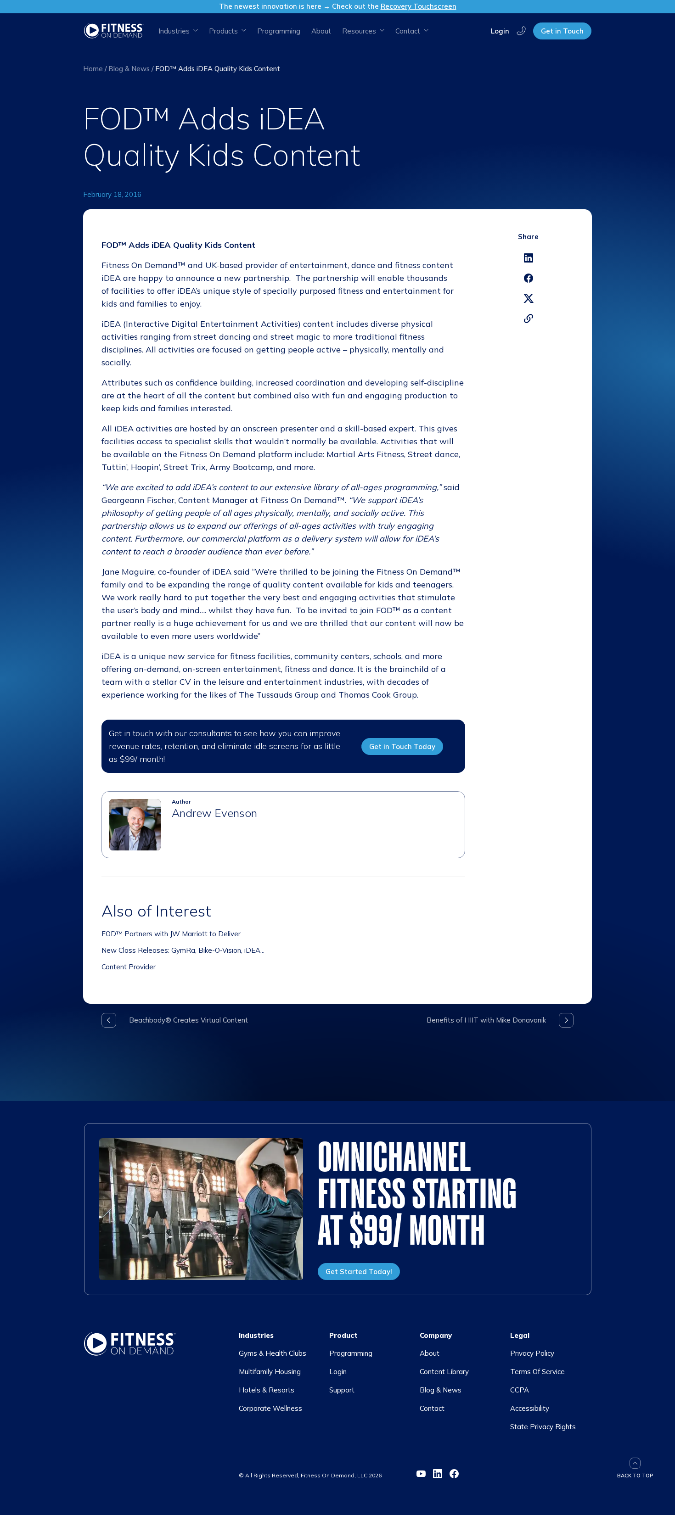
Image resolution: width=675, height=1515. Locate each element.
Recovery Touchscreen (418, 6)
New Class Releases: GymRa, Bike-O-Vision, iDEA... (182, 950)
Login (500, 30)
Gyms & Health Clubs (272, 1353)
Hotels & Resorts (266, 1390)
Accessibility (529, 1408)
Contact (432, 1408)
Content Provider (128, 966)
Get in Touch (562, 31)
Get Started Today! (359, 1271)
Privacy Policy (532, 1353)
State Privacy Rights (543, 1426)
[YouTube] (421, 1473)
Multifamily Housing (270, 1371)
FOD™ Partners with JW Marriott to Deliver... (173, 933)
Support (341, 1390)
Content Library (444, 1371)
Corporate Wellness (270, 1408)
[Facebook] (454, 1473)
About (321, 31)
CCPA (519, 1390)
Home (93, 68)
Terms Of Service (537, 1371)
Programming (278, 31)
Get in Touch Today (402, 746)
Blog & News (129, 68)
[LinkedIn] (437, 1473)
